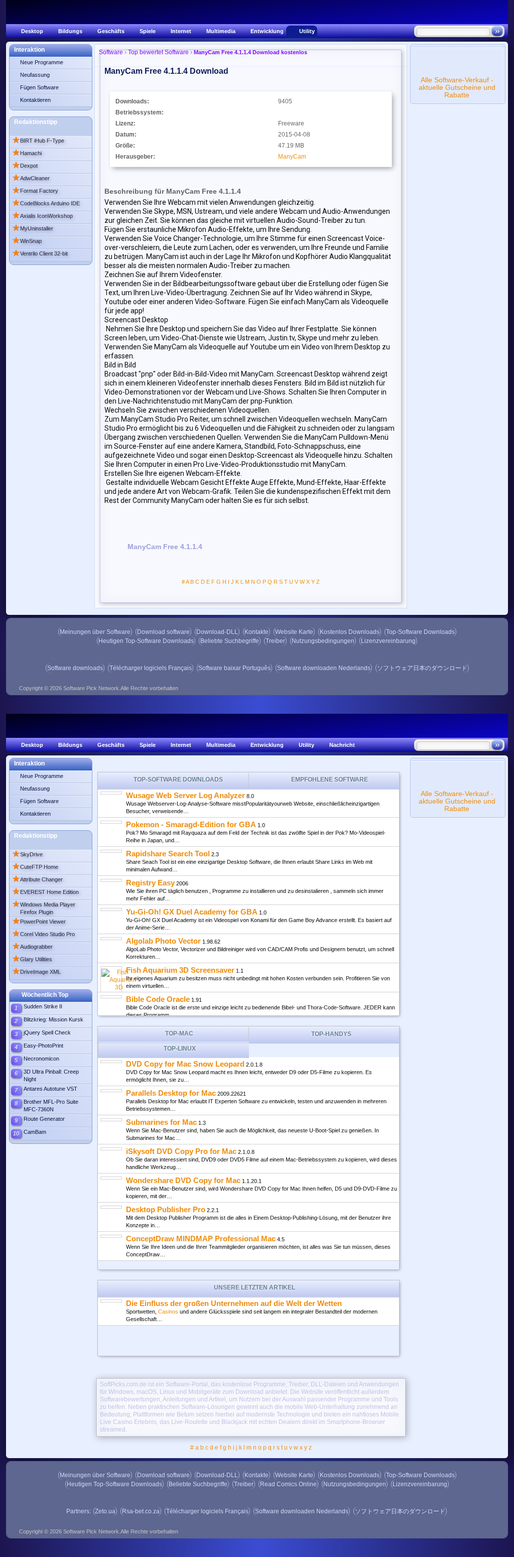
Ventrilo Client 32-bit (40, 253)
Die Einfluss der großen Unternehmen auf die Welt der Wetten (234, 1303)
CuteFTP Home (35, 866)
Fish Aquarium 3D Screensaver (180, 970)
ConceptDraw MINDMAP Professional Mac (201, 1238)
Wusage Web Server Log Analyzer (185, 795)
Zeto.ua (105, 1511)
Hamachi (27, 153)
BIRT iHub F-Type (38, 140)
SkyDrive (27, 854)
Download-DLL (217, 631)
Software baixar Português (234, 668)
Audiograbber (32, 946)
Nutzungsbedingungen (323, 640)
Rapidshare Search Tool (168, 853)
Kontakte (256, 631)
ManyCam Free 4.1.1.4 (164, 547)
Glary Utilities (32, 959)
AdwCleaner (31, 178)
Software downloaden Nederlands (323, 668)
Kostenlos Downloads (349, 631)
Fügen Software (39, 87)
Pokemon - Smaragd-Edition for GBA (191, 824)
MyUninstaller (32, 228)
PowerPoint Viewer (39, 921)
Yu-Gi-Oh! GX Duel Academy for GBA (192, 911)
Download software (163, 631)
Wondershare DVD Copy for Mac (183, 1180)
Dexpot (25, 165)
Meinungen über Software (95, 631)
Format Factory (35, 190)
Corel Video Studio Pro (43, 934)
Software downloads (75, 668)
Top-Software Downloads (420, 631)
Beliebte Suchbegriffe (229, 640)
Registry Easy (150, 882)
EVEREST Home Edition (45, 891)
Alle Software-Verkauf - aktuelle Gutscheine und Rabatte (457, 87)
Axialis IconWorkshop (42, 215)
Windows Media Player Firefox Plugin (43, 907)
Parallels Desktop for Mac (171, 1093)
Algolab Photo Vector (163, 941)
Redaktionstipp (35, 121)
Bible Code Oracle (158, 999)
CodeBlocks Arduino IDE (46, 203)
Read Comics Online (288, 1484)
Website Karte (294, 631)
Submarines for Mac (161, 1122)
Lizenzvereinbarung (388, 640)
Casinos (168, 1312)
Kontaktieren (35, 100)
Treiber (275, 640)
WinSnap (27, 240)
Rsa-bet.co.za (141, 1511)
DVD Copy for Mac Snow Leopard (185, 1064)
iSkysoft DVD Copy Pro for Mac (181, 1151)
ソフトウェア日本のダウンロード (422, 668)
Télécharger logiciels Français (150, 668)
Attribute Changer (37, 879)
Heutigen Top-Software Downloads (146, 640)
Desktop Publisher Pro (165, 1209)
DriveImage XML (36, 971)
